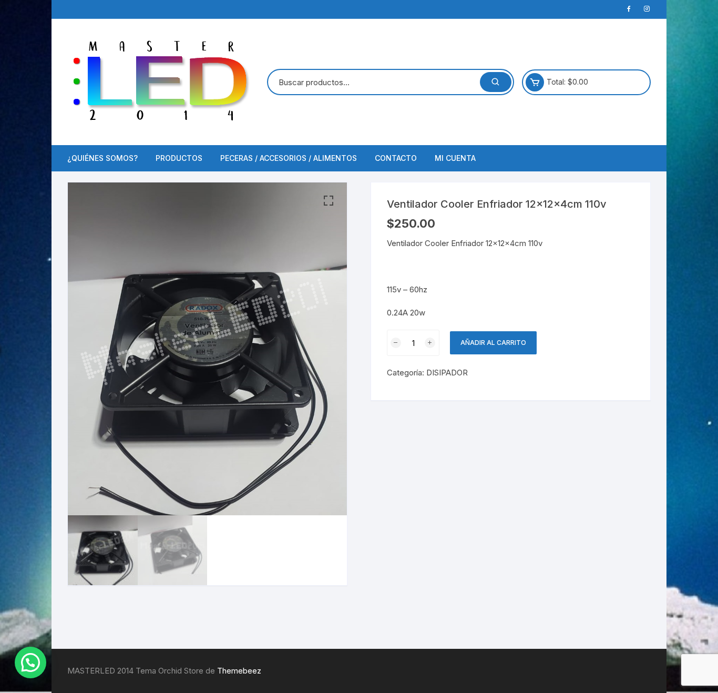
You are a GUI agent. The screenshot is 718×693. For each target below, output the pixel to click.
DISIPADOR (447, 373)
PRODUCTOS (179, 158)
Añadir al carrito (493, 342)
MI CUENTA (455, 158)
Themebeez (239, 671)
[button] (328, 201)
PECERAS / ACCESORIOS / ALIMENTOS (288, 158)
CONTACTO (396, 158)
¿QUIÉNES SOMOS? (102, 158)
